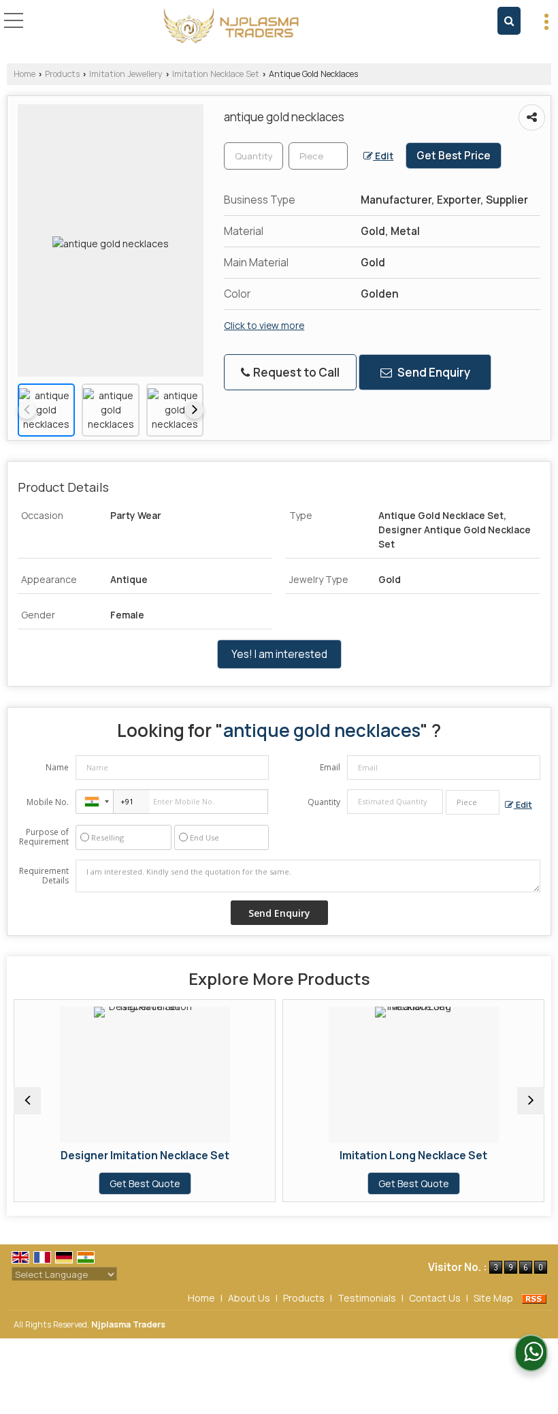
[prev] (26, 410)
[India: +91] (95, 801)
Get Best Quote (119, 1183)
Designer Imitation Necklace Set (119, 1155)
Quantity (324, 802)
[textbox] (318, 156)
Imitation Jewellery (126, 74)
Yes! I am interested (279, 654)
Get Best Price (453, 155)
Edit (383, 155)
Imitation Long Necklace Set (388, 1155)
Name (57, 767)
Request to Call (295, 372)
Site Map (493, 1297)
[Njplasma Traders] (231, 26)
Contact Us (435, 1297)
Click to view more (264, 325)
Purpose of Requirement (44, 837)
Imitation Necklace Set (215, 74)
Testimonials (367, 1297)
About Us (249, 1297)
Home (24, 74)
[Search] (509, 21)
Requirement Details (44, 875)
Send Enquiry (432, 372)
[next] (194, 410)
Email (330, 767)
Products (62, 74)
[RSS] (534, 1297)
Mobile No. (48, 802)
